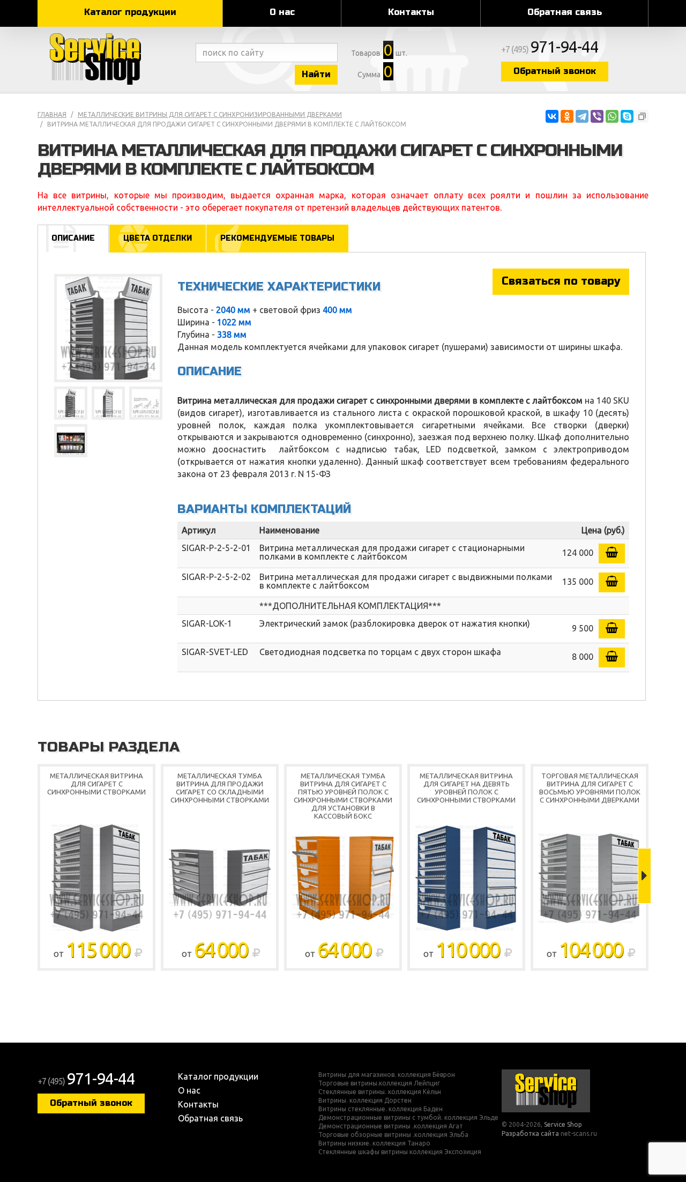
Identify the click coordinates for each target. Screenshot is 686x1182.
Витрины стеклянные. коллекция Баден (380, 1109)
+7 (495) (550, 49)
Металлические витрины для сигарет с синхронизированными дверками (210, 114)
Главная (52, 114)
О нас (282, 12)
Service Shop (114, 59)
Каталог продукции (130, 12)
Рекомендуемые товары (277, 238)
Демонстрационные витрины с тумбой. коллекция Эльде (408, 1117)
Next (644, 876)
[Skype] (627, 116)
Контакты (411, 12)
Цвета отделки (157, 238)
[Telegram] (582, 116)
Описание (73, 238)
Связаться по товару (561, 281)
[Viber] (597, 116)
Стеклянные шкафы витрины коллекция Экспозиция (399, 1152)
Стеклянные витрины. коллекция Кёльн (379, 1092)
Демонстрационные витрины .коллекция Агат (390, 1126)
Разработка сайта (530, 1133)
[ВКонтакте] (552, 116)
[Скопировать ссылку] (642, 116)
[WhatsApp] (612, 116)
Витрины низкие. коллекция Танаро (374, 1143)
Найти (316, 74)
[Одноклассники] (567, 116)
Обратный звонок (554, 71)
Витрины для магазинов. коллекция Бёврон (386, 1075)
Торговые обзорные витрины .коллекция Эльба (393, 1135)
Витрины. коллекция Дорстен (365, 1100)
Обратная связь (564, 12)
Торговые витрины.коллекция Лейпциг (379, 1083)
